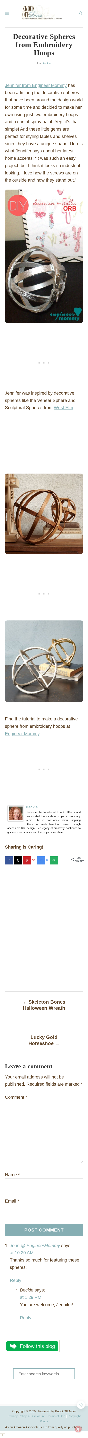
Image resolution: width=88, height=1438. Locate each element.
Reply (15, 1280)
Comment (16, 1097)
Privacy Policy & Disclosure (26, 1416)
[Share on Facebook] (9, 860)
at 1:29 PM (30, 1297)
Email (12, 1201)
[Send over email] (54, 860)
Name (12, 1174)
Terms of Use (56, 1416)
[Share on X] (18, 860)
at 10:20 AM (22, 1252)
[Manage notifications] (78, 1429)
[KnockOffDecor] (43, 13)
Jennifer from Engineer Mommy (36, 85)
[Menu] (7, 13)
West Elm (63, 407)
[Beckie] (16, 813)
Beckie (46, 63)
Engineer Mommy (22, 733)
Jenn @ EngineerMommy (35, 1245)
